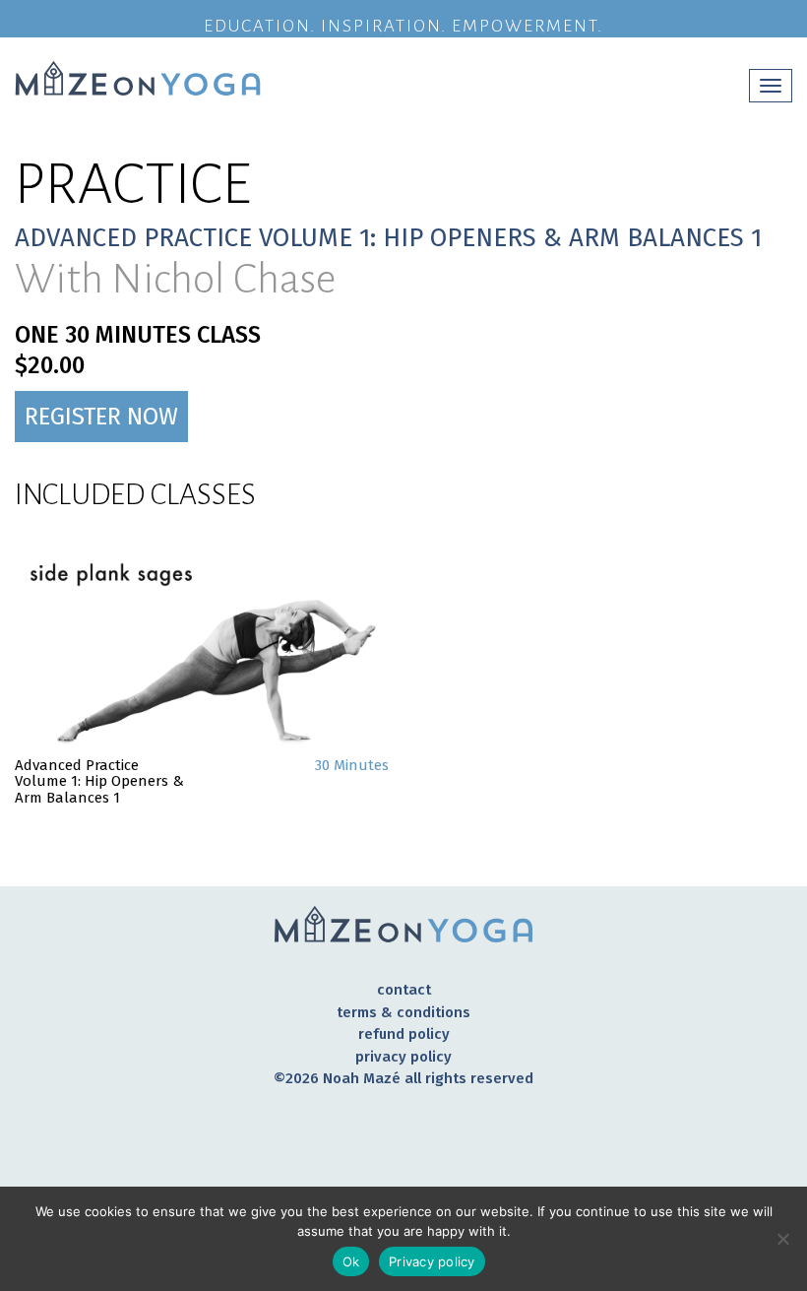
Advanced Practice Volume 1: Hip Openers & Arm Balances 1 (99, 781)
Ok (351, 1261)
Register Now (101, 416)
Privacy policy (403, 1056)
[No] (782, 1239)
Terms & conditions (403, 1012)
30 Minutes (352, 765)
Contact (404, 990)
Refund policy (404, 1034)
